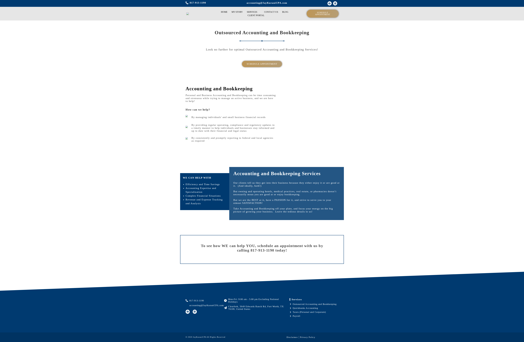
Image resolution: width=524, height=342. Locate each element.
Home (224, 12)
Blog (285, 12)
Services (252, 12)
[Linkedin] (335, 3)
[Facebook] (329, 3)
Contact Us (271, 12)
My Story (237, 12)
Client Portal (256, 15)
